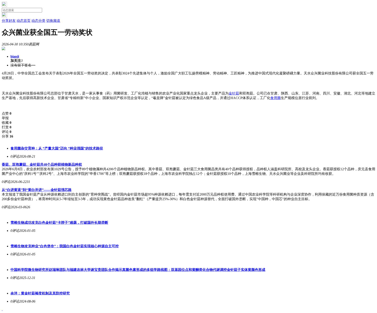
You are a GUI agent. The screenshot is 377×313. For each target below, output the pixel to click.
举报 (5, 118)
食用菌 (275, 98)
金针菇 (234, 93)
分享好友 (9, 20)
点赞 (6, 113)
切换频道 (53, 20)
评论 (6, 132)
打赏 (6, 127)
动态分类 (38, 20)
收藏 (6, 122)
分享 (7, 136)
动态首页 (24, 20)
